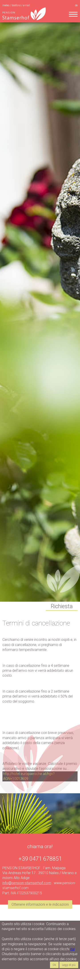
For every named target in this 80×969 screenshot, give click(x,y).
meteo (6, 5)
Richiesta (62, 606)
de (76, 5)
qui (72, 949)
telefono (16, 5)
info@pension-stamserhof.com (26, 883)
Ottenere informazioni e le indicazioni (40, 904)
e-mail (26, 5)
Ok (54, 965)
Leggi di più (69, 965)
